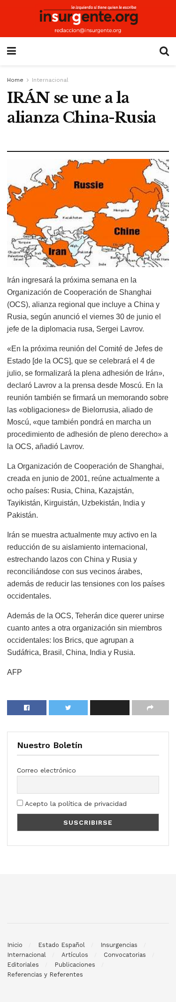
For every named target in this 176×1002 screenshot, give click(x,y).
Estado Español (61, 944)
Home (15, 80)
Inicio (15, 944)
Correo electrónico (46, 770)
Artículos (74, 954)
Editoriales (23, 964)
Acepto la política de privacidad (75, 803)
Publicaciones (74, 964)
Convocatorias (125, 954)
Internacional (50, 80)
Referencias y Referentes (45, 974)
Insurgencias (119, 944)
